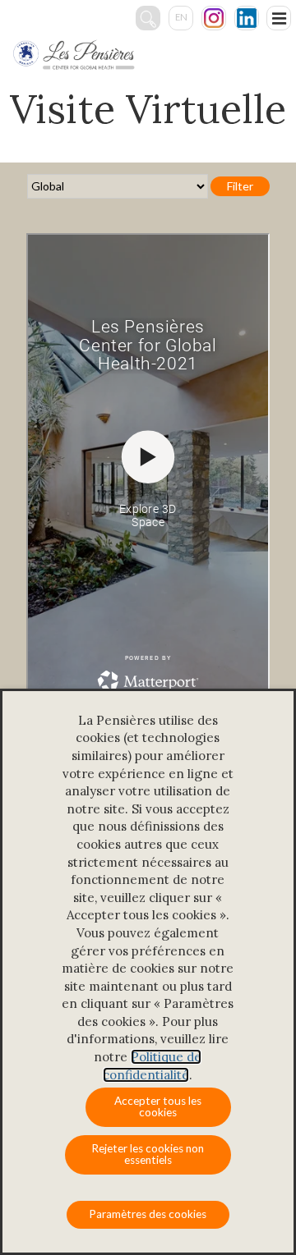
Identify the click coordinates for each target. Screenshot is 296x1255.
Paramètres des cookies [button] (147, 1214)
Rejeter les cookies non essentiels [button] (147, 1154)
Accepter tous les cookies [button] (157, 1106)
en (181, 16)
